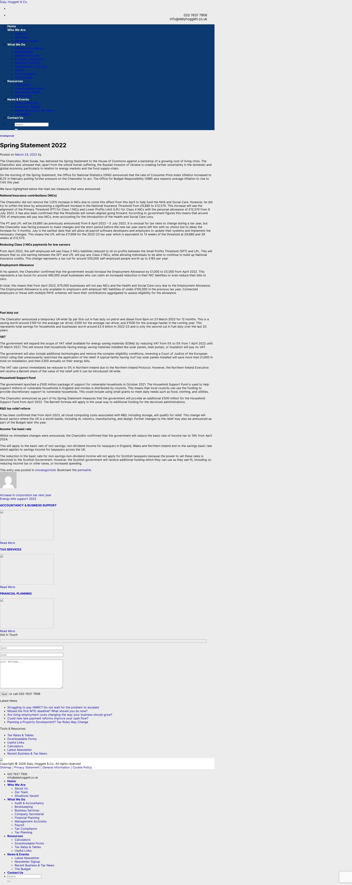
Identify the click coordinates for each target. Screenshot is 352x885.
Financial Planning (27, 63)
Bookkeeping (24, 52)
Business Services (27, 55)
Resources (15, 81)
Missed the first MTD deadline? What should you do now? (47, 711)
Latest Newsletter (27, 103)
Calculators (22, 85)
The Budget (23, 114)
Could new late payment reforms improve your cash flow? (47, 718)
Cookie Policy (82, 767)
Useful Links (23, 96)
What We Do (16, 44)
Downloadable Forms (29, 88)
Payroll (19, 70)
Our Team (21, 37)
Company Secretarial (29, 59)
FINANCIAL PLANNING (16, 593)
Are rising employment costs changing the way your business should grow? (59, 714)
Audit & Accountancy (29, 48)
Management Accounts (31, 66)
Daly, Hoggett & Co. (14, 2)
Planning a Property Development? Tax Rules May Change (47, 722)
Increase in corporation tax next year (25, 495)
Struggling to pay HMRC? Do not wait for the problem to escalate (53, 707)
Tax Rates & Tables (28, 92)
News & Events (18, 99)
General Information (56, 767)
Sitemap (5, 767)
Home (11, 26)
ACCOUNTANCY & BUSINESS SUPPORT (28, 505)
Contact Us (15, 118)
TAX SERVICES (10, 549)
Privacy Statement (27, 767)
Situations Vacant (27, 41)
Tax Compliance (26, 74)
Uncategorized (7, 136)
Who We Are (16, 30)
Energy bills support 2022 (18, 499)
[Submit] (16, 129)
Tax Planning (23, 77)
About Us (21, 33)
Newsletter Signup (27, 107)
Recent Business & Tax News (34, 110)
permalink (84, 470)
